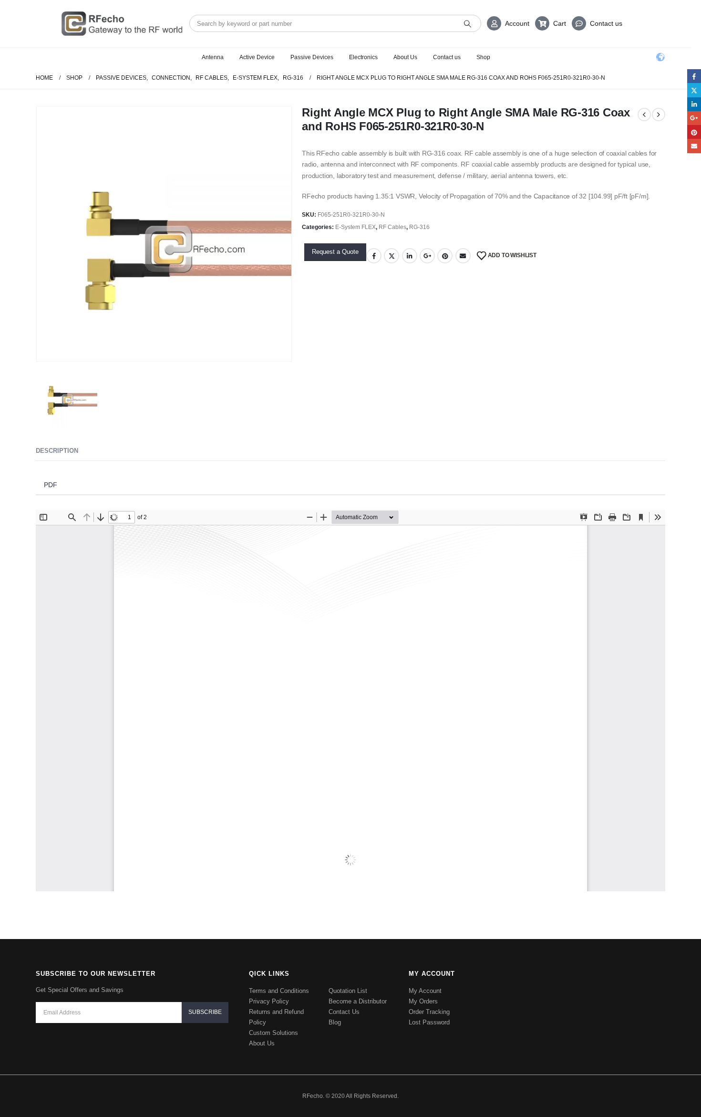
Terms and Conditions (279, 976)
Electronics (363, 57)
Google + (427, 255)
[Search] (467, 23)
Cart (559, 23)
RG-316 (419, 227)
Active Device (257, 57)
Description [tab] (57, 450)
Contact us (606, 23)
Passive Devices (311, 57)
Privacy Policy (269, 986)
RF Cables (392, 227)
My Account (425, 976)
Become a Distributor (358, 986)
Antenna (213, 57)
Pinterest (445, 255)
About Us (405, 57)
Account (517, 23)
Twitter (391, 255)
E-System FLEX (355, 227)
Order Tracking (429, 997)
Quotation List (348, 976)
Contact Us (344, 997)
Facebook (373, 255)
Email (463, 255)
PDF (50, 484)
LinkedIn (409, 255)
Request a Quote (335, 251)
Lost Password (429, 1007)
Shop (483, 57)
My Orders (423, 986)
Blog (335, 1007)
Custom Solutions (273, 1018)
